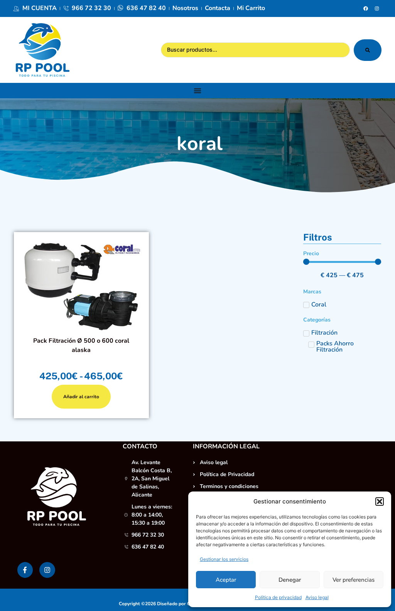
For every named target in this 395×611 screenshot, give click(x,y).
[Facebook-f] (25, 570)
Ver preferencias (354, 580)
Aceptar (226, 580)
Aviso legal (317, 597)
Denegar (290, 580)
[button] (379, 501)
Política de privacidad (278, 597)
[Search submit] (367, 50)
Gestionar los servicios (224, 559)
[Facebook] (365, 8)
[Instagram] (376, 8)
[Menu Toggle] (197, 90)
